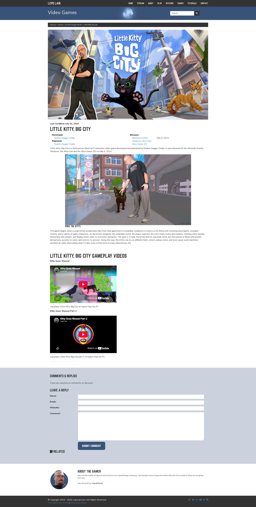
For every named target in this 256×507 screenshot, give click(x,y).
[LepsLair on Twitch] (189, 499)
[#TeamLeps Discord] (207, 499)
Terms (51, 502)
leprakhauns (97, 483)
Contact (204, 3)
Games (180, 3)
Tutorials (192, 3)
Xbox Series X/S (139, 144)
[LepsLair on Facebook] (204, 499)
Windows (136, 141)
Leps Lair (54, 3)
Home (130, 3)
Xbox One (146, 141)
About (150, 3)
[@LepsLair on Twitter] (193, 499)
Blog (159, 3)
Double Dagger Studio (64, 137)
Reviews (169, 3)
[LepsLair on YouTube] (200, 499)
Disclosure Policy (78, 502)
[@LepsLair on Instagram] (197, 499)
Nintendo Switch (140, 137)
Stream (140, 3)
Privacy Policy (62, 502)
